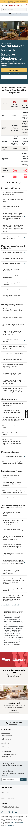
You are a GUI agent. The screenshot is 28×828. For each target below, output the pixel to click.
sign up (23, 779)
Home (2, 18)
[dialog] (14, 821)
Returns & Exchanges (6, 735)
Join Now (14, 2)
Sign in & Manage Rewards (14, 77)
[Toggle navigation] (2, 5)
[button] (14, 193)
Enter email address (8, 779)
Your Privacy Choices (9, 825)
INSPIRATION (14, 710)
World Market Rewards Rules (10, 605)
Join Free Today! (14, 70)
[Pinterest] (12, 812)
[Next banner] (26, 1)
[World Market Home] (14, 5)
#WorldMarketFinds (14, 807)
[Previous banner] (1, 1)
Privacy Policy (17, 644)
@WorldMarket (5, 807)
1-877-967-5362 (5, 743)
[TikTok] (6, 812)
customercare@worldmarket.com (9, 747)
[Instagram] (9, 812)
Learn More (4, 775)
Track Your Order (5, 733)
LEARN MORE (14, 680)
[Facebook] (2, 812)
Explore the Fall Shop (14, 15)
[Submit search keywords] (24, 9)
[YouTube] (16, 812)
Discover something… (8, 9)
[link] (25, 5)
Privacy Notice (14, 822)
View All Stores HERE (6, 756)
